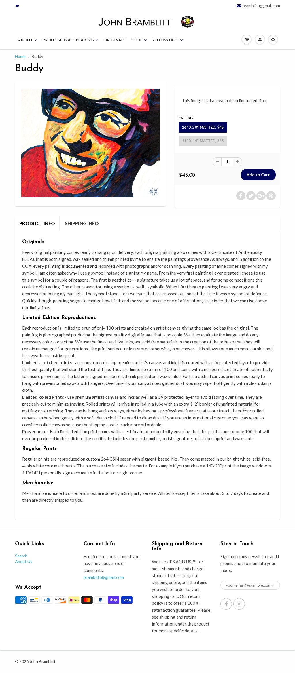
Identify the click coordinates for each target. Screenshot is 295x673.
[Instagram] (239, 604)
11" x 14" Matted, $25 (203, 140)
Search (21, 555)
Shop (137, 39)
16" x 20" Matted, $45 (203, 127)
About (25, 39)
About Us (23, 561)
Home (20, 56)
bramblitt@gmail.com (261, 5)
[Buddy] (90, 143)
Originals (114, 39)
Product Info (37, 223)
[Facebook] (226, 604)
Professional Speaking (68, 39)
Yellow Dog (165, 39)
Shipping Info (82, 223)
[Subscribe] (273, 585)
